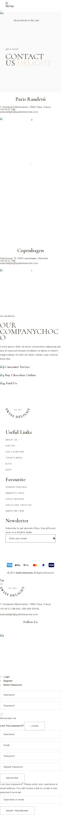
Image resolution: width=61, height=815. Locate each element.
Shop (9, 469)
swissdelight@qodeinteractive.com (19, 112)
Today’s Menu (14, 457)
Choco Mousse (15, 499)
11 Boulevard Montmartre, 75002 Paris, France (25, 107)
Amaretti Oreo (15, 493)
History (11, 445)
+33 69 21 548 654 (10, 609)
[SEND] (53, 538)
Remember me (8, 718)
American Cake (15, 510)
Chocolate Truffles (19, 505)
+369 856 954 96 (30, 609)
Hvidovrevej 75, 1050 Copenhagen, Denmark (24, 258)
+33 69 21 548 (7, 109)
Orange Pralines (16, 487)
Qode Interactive (24, 573)
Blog (9, 463)
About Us (11, 439)
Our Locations (15, 451)
